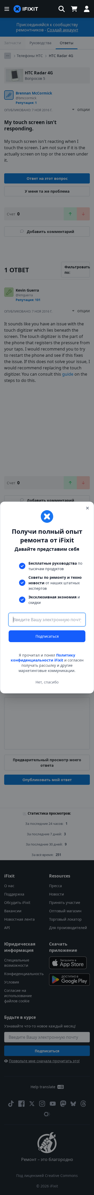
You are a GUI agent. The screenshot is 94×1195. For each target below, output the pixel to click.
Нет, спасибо (47, 682)
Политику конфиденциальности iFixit (43, 658)
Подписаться (47, 636)
